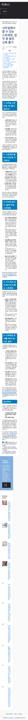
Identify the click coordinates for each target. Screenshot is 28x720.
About (15, 714)
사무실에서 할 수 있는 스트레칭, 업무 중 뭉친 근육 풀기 (9, 675)
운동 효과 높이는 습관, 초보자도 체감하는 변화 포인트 (9, 571)
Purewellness (10, 717)
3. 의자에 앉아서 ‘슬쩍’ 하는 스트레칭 (9, 59)
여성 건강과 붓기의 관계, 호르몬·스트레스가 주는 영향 (9, 550)
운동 (5, 442)
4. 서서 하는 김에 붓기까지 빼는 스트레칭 (9, 62)
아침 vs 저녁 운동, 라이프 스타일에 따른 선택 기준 (9, 592)
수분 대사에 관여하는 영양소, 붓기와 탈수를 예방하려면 (9, 634)
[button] (1, 16)
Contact (20, 714)
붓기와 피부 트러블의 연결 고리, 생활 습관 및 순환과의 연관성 (9, 511)
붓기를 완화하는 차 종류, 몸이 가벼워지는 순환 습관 (9, 452)
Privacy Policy (9, 714)
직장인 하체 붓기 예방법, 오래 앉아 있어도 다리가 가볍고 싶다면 (9, 448)
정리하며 (6, 67)
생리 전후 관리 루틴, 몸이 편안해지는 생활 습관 (9, 531)
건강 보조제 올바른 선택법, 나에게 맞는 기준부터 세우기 (9, 612)
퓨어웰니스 (5, 4)
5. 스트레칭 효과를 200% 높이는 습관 (8, 65)
